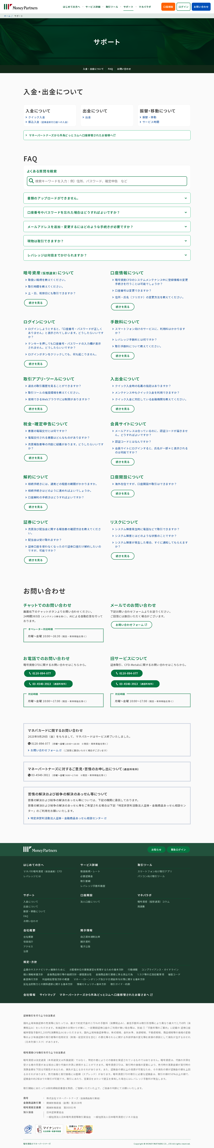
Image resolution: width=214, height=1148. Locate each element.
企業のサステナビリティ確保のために (44, 969)
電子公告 (85, 946)
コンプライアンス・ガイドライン (160, 969)
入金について (30, 901)
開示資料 (85, 941)
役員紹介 (28, 941)
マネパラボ (145, 6)
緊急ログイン (178, 849)
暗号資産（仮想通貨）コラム (154, 901)
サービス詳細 (93, 6)
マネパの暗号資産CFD (42, 871)
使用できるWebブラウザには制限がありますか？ (59, 399)
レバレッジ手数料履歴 (92, 886)
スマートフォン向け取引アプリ (155, 871)
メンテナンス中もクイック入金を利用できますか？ (147, 392)
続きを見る (36, 303)
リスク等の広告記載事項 (150, 974)
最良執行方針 (30, 979)
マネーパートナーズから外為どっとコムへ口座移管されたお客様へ (71, 135)
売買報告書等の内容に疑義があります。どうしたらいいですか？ (66, 446)
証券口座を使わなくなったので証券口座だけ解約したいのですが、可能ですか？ (64, 548)
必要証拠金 (86, 876)
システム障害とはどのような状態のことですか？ (146, 536)
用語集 (141, 906)
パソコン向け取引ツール (151, 876)
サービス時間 (150, 122)
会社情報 (29, 995)
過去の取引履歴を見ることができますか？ (54, 386)
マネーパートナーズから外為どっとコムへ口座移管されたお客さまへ (104, 995)
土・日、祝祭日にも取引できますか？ (52, 293)
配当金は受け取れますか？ (45, 540)
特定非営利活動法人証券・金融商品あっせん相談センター (67, 818)
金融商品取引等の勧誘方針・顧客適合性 (69, 974)
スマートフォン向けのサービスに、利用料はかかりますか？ (150, 331)
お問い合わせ (201, 6)
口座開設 (168, 6)
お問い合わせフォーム (130, 625)
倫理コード (174, 974)
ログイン (183, 6)
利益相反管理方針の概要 (56, 979)
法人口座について (90, 901)
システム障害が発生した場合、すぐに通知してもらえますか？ (151, 544)
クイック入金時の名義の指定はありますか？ (143, 386)
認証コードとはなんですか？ (133, 441)
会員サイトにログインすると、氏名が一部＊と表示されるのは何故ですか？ (151, 450)
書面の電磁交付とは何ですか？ (47, 431)
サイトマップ (48, 995)
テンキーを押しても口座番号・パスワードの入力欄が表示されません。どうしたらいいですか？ (64, 345)
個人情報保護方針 (33, 974)
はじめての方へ (71, 6)
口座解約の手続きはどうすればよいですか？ (56, 497)
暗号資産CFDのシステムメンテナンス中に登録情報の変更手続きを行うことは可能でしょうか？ (151, 282)
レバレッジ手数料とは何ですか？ (136, 339)
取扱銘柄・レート (90, 871)
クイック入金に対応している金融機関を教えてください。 (151, 399)
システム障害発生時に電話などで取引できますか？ (147, 529)
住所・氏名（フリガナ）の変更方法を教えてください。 (150, 297)
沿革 (25, 951)
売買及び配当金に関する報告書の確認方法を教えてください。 (64, 531)
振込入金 (49, 122)
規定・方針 (30, 962)
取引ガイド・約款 (120, 984)
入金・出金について (93, 68)
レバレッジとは (32, 876)
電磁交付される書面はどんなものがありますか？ (59, 437)
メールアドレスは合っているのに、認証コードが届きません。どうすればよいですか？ (151, 433)
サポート (128, 6)
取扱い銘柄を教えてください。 (47, 280)
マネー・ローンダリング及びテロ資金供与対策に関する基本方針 (109, 979)
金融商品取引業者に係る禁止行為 (114, 974)
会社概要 (29, 930)
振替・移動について (34, 911)
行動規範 (133, 969)
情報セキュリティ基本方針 (91, 984)
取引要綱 (85, 881)
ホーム (7, 15)
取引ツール (112, 6)
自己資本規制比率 (90, 936)
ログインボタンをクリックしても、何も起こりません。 (63, 354)
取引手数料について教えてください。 (139, 346)
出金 (88, 117)
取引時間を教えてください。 (46, 286)
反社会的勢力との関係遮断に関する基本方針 (48, 984)
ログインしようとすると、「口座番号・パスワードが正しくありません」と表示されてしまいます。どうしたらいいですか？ (66, 333)
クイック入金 (36, 117)
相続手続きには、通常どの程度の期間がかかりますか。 (63, 484)
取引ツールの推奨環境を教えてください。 (54, 392)
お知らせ (156, 849)
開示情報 (86, 930)
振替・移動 (149, 117)
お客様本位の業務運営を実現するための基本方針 (96, 969)
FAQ (110, 68)
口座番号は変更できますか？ (133, 290)
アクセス (28, 946)
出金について (30, 906)
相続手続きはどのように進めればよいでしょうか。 (60, 491)
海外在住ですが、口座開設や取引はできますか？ (146, 484)
